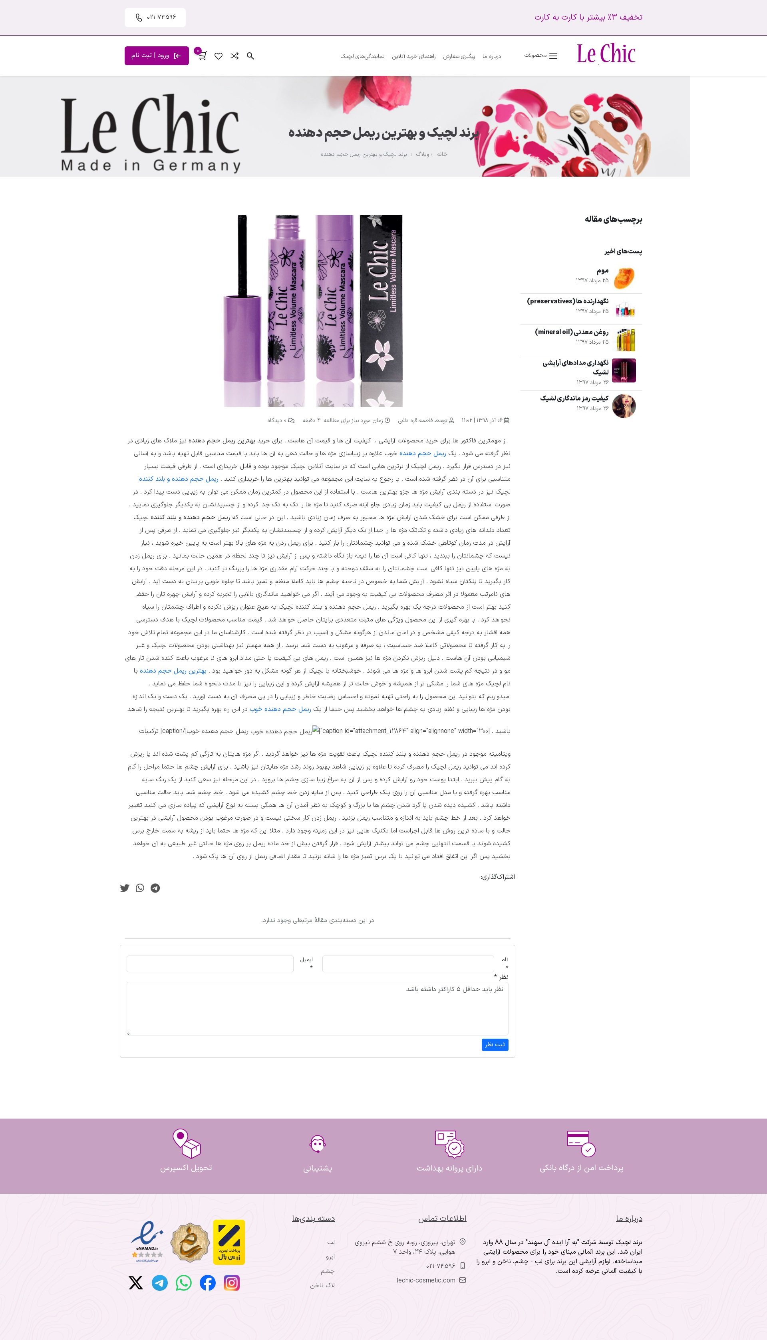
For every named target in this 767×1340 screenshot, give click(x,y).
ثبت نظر (495, 1045)
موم (603, 271)
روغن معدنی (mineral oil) (572, 332)
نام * (505, 964)
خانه (442, 154)
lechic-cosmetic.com (426, 1281)
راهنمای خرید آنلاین (414, 56)
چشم (328, 1271)
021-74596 (440, 1266)
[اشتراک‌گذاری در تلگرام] (155, 889)
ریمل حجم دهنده (422, 453)
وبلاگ (422, 154)
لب (331, 1242)
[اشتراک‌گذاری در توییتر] (124, 889)
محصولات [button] (536, 55)
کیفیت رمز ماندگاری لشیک (574, 399)
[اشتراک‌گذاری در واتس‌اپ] (140, 889)
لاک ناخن (322, 1285)
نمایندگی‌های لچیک (363, 56)
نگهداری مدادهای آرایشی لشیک (575, 368)
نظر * (501, 977)
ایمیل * (306, 964)
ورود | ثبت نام (151, 55)
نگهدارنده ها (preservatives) (568, 302)
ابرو (330, 1257)
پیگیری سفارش (459, 56)
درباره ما (492, 56)
